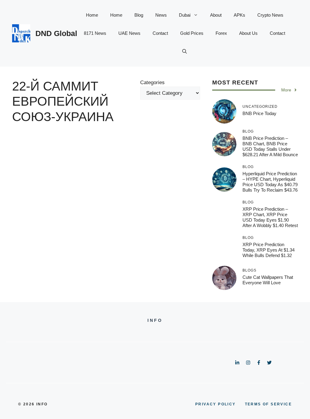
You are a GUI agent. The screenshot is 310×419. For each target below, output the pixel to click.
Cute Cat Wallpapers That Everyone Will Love (267, 280)
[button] (184, 51)
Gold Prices (191, 33)
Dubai (184, 15)
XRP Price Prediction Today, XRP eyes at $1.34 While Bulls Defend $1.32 (268, 250)
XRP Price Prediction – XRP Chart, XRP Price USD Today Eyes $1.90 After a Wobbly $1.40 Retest (270, 217)
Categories (152, 82)
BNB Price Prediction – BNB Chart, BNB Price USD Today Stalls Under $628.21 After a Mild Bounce (270, 146)
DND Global (56, 33)
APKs (239, 15)
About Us (248, 33)
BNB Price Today (259, 113)
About (216, 15)
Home (92, 15)
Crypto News (270, 15)
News (161, 15)
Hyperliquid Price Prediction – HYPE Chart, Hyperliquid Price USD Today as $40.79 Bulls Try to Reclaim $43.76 (270, 182)
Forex (221, 33)
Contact (160, 33)
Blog (138, 15)
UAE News (129, 33)
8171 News (95, 33)
